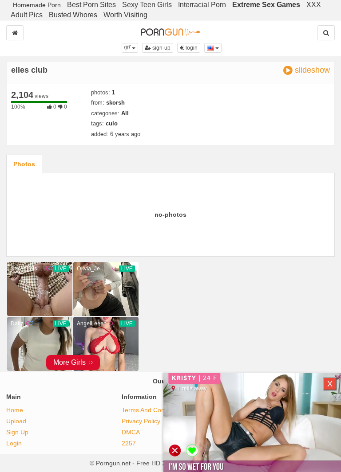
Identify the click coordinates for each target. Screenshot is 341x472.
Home (14, 409)
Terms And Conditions (152, 409)
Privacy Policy (141, 421)
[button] (130, 48)
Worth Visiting (125, 15)
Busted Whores (73, 15)
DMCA (131, 432)
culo (112, 123)
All (125, 113)
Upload (16, 421)
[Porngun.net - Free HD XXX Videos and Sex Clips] (170, 31)
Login (14, 443)
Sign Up (17, 432)
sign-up (160, 48)
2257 (129, 443)
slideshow (311, 70)
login (191, 48)
